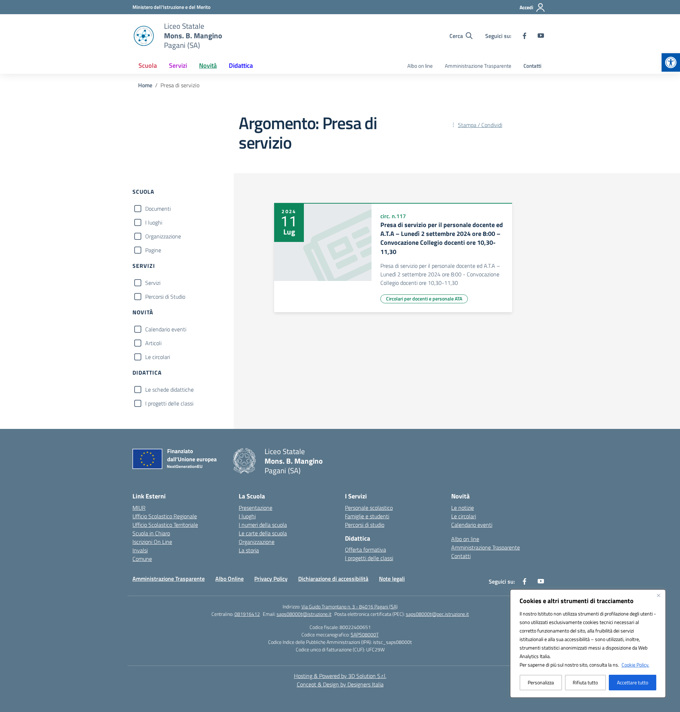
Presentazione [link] (255, 507)
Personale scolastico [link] (369, 507)
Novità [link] (208, 65)
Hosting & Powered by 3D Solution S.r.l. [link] (340, 676)
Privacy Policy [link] (271, 578)
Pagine (153, 250)
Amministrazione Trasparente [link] (478, 66)
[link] (671, 62)
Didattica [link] (241, 65)
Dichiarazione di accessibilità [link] (333, 578)
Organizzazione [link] (256, 541)
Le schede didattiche (169, 389)
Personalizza (541, 682)
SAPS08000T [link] (365, 634)
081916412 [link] (247, 614)
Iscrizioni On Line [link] (152, 541)
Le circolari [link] (463, 516)
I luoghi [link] (247, 516)
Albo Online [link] (229, 578)
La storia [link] (249, 550)
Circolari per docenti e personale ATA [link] (424, 298)
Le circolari (157, 357)
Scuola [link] (147, 65)
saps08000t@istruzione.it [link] (304, 614)
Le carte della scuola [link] (263, 533)
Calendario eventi (165, 329)
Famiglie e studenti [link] (367, 516)
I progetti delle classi (169, 403)
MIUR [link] (139, 507)
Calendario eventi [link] (471, 524)
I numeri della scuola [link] (263, 524)
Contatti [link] (532, 66)
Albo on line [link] (420, 66)
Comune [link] (142, 558)
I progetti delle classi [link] (369, 558)
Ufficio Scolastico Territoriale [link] (165, 524)
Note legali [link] (392, 578)
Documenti (158, 208)
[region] (588, 643)
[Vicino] (658, 595)
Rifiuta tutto (585, 682)
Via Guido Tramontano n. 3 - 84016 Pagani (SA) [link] (349, 606)
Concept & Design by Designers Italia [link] (340, 684)
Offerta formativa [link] (365, 549)
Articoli (153, 343)
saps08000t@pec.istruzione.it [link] (437, 614)
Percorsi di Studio (165, 296)
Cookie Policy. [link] (635, 664)
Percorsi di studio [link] (364, 524)
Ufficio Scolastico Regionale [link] (164, 516)
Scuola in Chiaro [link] (151, 533)
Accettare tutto (632, 682)
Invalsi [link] (140, 550)
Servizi (152, 282)
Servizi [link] (178, 65)
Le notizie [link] (462, 507)
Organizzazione (163, 236)
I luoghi (153, 222)
